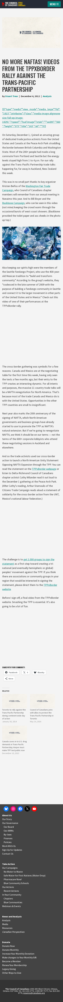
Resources (7, 927)
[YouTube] (34, 808)
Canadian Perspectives (13, 931)
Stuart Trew (11, 96)
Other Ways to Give (11, 972)
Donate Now (8, 945)
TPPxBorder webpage (44, 469)
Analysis (47, 96)
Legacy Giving (9, 968)
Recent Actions (11, 890)
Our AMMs (9, 830)
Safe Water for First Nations (18, 875)
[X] (27, 808)
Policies (8, 842)
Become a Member (11, 961)
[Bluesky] (6, 808)
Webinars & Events (11, 906)
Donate (6, 942)
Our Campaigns (10, 867)
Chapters (8, 898)
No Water (9, 871)
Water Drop (39, 875)
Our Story (7, 819)
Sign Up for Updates (12, 849)
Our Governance (10, 823)
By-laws (8, 834)
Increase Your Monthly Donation (18, 953)
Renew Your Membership (14, 965)
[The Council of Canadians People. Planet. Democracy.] (14, 4)
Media (5, 924)
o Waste (19, 871)
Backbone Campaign (13, 203)
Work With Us (9, 846)
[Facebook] (20, 808)
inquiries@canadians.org (34, 993)
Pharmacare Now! (13, 879)
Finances (8, 838)
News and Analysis (12, 916)
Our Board (9, 826)
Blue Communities (13, 902)
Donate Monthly (10, 949)
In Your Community (11, 894)
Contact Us (7, 853)
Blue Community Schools (16, 883)
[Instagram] (13, 808)
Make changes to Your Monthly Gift (19, 957)
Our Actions (8, 887)
